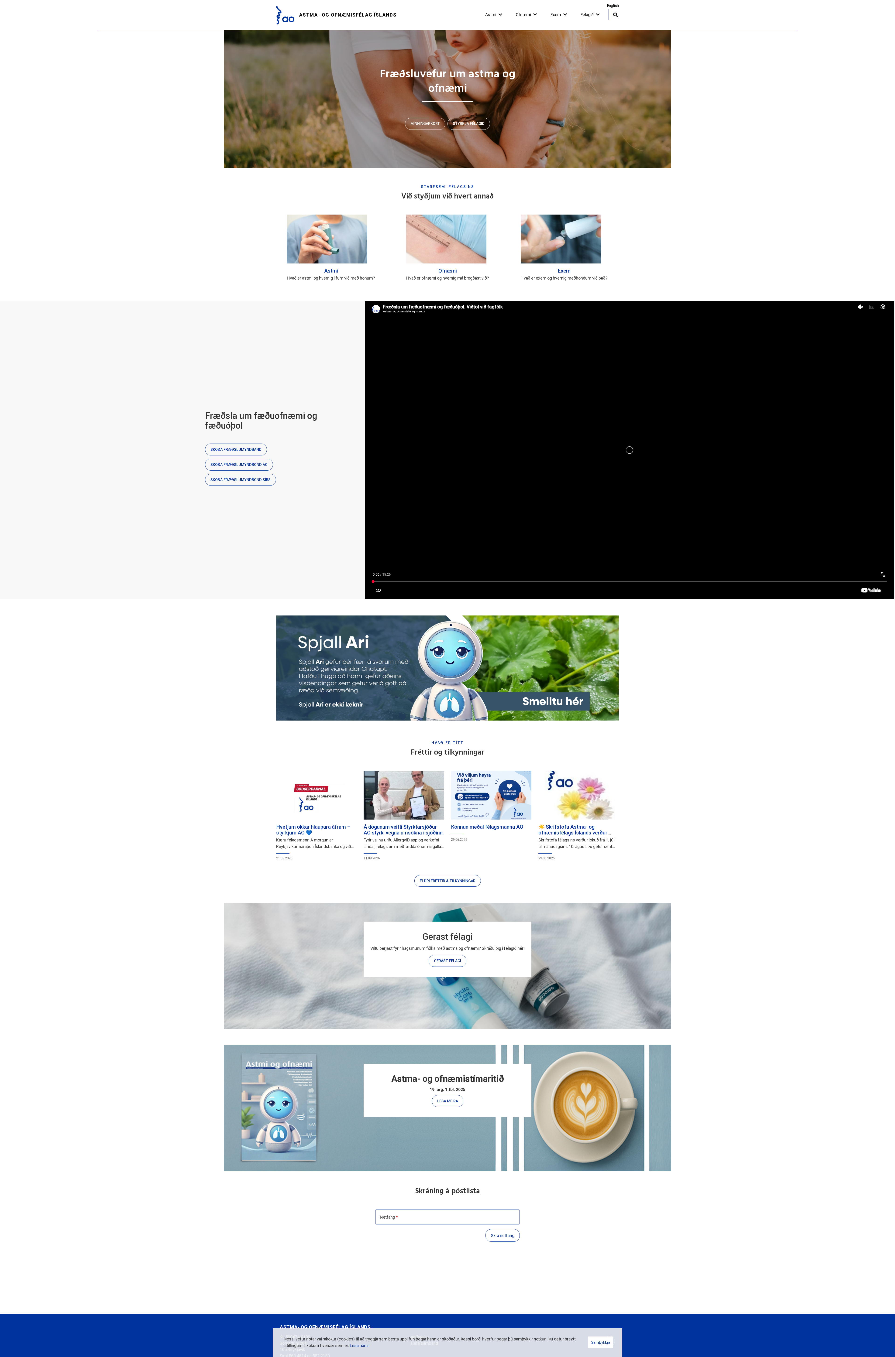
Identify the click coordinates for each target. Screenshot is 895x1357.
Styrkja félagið (469, 123)
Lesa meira (447, 1101)
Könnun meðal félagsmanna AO (487, 827)
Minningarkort (425, 123)
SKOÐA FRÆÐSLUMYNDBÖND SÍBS (240, 480)
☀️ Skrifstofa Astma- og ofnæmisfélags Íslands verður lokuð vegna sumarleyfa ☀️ (572, 832)
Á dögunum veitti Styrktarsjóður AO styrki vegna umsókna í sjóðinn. (404, 829)
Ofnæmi (447, 271)
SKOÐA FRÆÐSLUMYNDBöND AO (239, 464)
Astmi (331, 271)
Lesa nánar (360, 1345)
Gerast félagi (447, 961)
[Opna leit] (615, 14)
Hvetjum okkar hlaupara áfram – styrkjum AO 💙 (313, 829)
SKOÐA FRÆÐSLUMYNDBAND (236, 449)
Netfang (387, 1217)
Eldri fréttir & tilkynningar (447, 881)
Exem (564, 271)
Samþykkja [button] (600, 1342)
